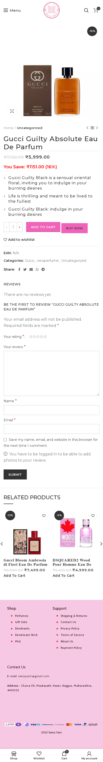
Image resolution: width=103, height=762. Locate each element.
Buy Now (74, 228)
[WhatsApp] (37, 269)
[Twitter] (25, 269)
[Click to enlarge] (12, 111)
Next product (97, 127)
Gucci (29, 261)
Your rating (14, 336)
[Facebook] (19, 269)
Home (8, 128)
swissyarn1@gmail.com (33, 676)
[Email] (31, 269)
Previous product (87, 127)
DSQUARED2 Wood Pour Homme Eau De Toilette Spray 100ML (73, 564)
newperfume (48, 261)
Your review (15, 347)
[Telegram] (43, 269)
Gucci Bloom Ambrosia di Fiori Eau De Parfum (25, 562)
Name (10, 401)
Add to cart (43, 227)
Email (10, 420)
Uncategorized (29, 128)
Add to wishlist (21, 239)
